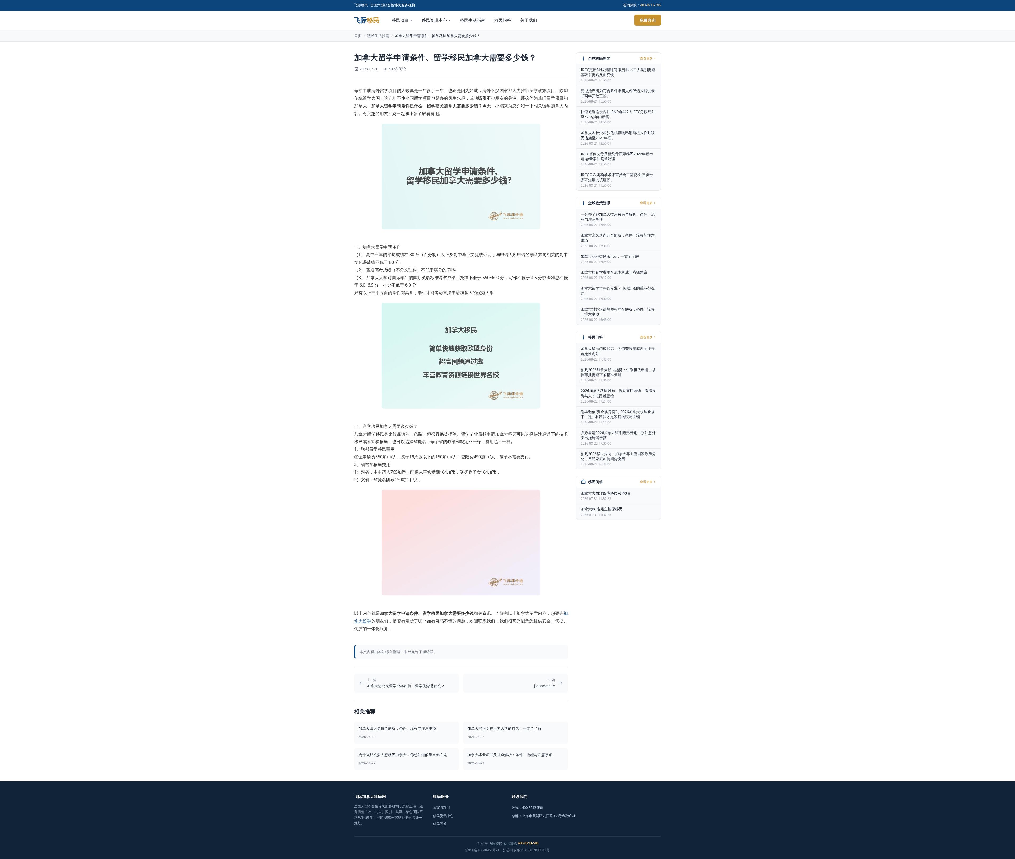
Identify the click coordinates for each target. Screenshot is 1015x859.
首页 (358, 35)
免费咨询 (648, 20)
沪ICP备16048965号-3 (482, 850)
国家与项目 (441, 807)
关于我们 (528, 20)
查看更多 (646, 58)
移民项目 (402, 20)
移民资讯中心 (436, 20)
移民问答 (502, 20)
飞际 (367, 20)
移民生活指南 (472, 20)
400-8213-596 (650, 5)
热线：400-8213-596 (527, 807)
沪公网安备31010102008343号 (526, 850)
